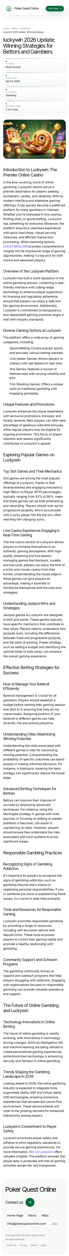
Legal (43, 1245)
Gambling (25, 28)
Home (6, 28)
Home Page (15, 1215)
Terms (34, 1245)
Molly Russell (13, 67)
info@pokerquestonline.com (26, 1223)
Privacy (23, 1245)
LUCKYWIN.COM (15, 246)
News (15, 28)
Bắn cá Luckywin (41, 1152)
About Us (11, 1245)
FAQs (45, 1215)
